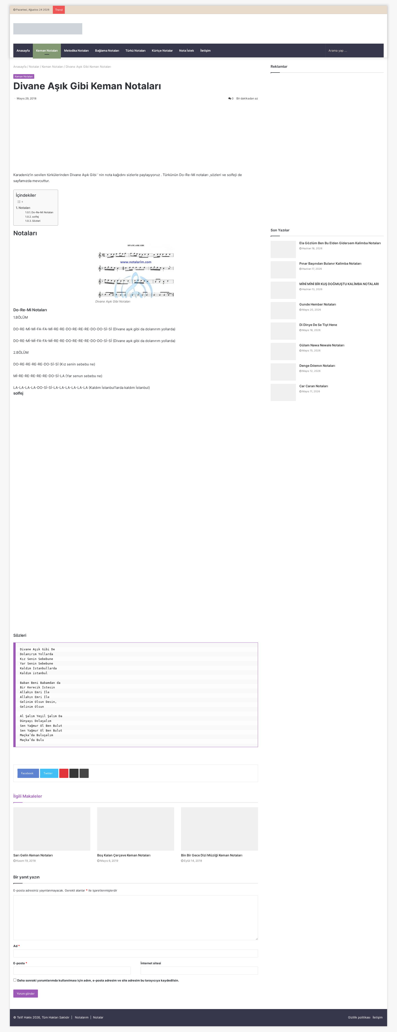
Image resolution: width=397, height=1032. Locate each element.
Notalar (34, 66)
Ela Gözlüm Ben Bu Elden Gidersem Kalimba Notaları (340, 243)
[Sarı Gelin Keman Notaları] (51, 829)
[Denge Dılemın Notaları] (283, 372)
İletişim (205, 50)
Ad (16, 946)
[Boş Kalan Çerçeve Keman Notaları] (135, 829)
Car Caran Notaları (313, 386)
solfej (35, 216)
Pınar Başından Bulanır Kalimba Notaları (330, 263)
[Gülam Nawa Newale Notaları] (283, 351)
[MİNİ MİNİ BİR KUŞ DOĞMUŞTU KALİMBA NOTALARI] (283, 290)
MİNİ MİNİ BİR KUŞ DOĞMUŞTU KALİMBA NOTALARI (339, 284)
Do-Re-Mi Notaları (42, 212)
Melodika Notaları (76, 50)
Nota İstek (186, 50)
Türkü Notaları (135, 50)
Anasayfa (23, 50)
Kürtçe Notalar (162, 50)
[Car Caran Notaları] (283, 392)
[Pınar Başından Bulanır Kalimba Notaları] (283, 269)
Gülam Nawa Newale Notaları (321, 345)
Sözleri (36, 220)
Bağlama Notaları (107, 50)
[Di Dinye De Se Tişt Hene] (283, 331)
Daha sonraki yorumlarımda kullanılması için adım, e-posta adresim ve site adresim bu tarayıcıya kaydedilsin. (98, 980)
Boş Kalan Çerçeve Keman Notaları (123, 855)
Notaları (24, 208)
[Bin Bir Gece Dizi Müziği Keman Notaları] (219, 829)
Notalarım (81, 1017)
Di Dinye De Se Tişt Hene (318, 325)
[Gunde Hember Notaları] (283, 310)
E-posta (20, 963)
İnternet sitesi (151, 963)
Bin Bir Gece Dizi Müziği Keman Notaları (211, 855)
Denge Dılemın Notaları (317, 365)
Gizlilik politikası (359, 1017)
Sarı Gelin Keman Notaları (33, 855)
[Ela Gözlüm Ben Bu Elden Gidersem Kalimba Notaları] (283, 249)
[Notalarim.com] (47, 28)
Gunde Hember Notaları (317, 304)
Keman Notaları (47, 50)
